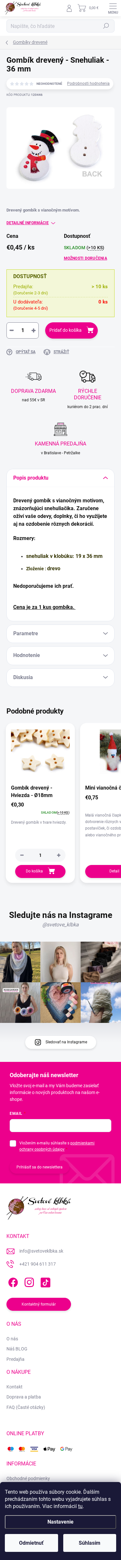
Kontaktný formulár (39, 1304)
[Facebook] (12, 1281)
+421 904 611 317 (37, 1264)
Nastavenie (60, 1522)
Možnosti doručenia (85, 258)
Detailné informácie (27, 223)
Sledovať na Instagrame (66, 1042)
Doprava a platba (23, 1396)
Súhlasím (89, 1543)
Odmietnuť (31, 1543)
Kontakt (14, 1386)
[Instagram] (28, 1281)
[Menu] (113, 8)
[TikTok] (44, 1281)
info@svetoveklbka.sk (41, 1251)
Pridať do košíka (65, 330)
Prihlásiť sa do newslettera (39, 1167)
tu (80, 1506)
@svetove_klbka (60, 925)
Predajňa (15, 1359)
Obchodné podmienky (28, 1478)
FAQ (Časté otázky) (25, 1407)
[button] (58, 855)
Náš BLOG (16, 1348)
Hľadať (106, 26)
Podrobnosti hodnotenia (88, 83)
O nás (12, 1338)
